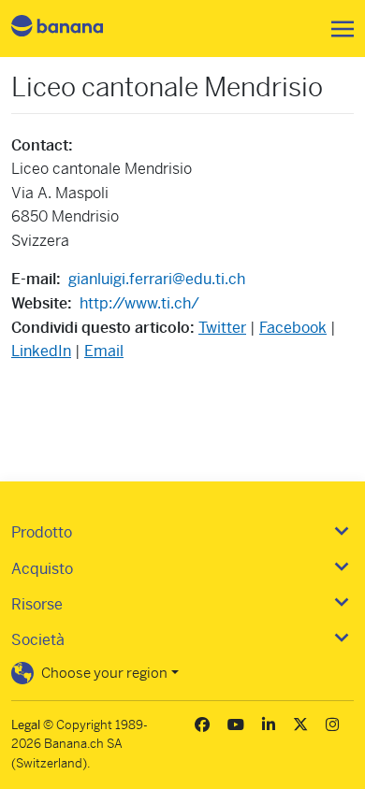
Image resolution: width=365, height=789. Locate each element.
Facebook (293, 327)
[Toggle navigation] (337, 29)
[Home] (73, 28)
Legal (25, 725)
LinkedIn (41, 351)
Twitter (222, 327)
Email (104, 351)
